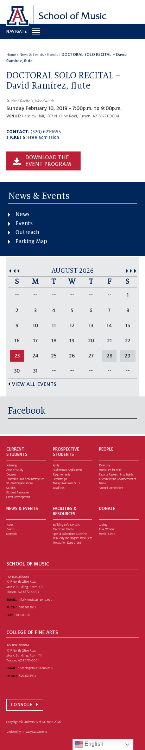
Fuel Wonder (106, 529)
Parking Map (31, 241)
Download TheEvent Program (48, 161)
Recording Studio (63, 529)
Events (24, 223)
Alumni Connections (111, 488)
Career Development (18, 497)
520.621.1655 (27, 607)
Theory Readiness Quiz (66, 483)
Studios (10, 488)
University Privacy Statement (26, 731)
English (93, 744)
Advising (11, 465)
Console (21, 704)
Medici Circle (107, 534)
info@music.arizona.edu (35, 599)
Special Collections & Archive (70, 534)
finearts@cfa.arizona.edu (35, 668)
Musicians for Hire (110, 470)
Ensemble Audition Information (25, 479)
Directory (104, 465)
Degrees (11, 474)
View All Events (34, 384)
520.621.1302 (27, 676)
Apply (56, 465)
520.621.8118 (22, 615)
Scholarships (60, 479)
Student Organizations (19, 483)
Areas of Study (14, 470)
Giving (103, 524)
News (22, 214)
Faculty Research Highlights (116, 474)
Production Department (67, 542)
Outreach (27, 232)
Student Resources (17, 492)
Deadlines (58, 488)
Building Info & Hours (66, 524)
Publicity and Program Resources (72, 538)
